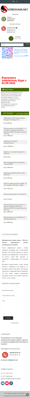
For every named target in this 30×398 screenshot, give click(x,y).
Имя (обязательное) (7, 290)
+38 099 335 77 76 (11, 30)
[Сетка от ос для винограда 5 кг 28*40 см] (15, 152)
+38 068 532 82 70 (11, 28)
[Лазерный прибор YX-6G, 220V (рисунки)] (15, 173)
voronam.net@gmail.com (9, 360)
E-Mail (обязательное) (8, 295)
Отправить (8, 318)
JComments (15, 323)
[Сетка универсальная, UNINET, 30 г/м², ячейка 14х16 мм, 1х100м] (15, 184)
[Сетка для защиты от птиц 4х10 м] (15, 194)
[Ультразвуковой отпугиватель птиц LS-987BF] (15, 163)
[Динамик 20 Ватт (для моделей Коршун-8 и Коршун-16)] (15, 119)
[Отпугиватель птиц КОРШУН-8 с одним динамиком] (15, 218)
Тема (3, 301)
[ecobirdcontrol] (3, 383)
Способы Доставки (10, 234)
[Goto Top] (27, 394)
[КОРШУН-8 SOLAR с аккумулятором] (15, 142)
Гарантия (15, 14)
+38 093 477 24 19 (11, 32)
